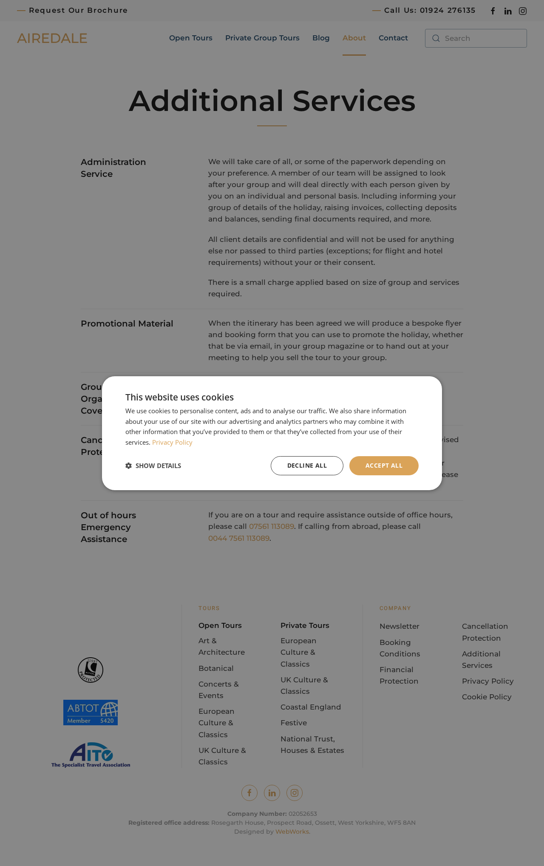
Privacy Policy (172, 442)
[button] (153, 465)
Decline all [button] (307, 465)
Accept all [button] (384, 465)
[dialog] (272, 433)
